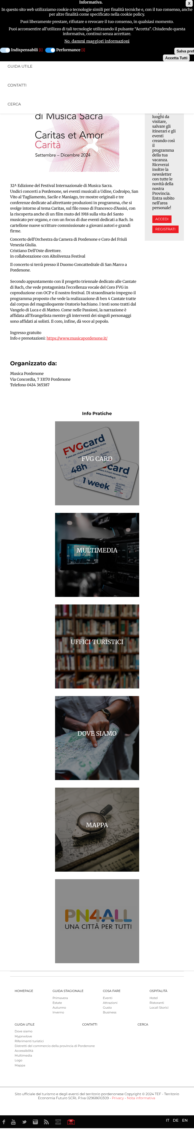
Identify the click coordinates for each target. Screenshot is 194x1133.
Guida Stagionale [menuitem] (68, 991)
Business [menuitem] (109, 1012)
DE (175, 1120)
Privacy (118, 1098)
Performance (68, 50)
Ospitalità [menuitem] (158, 991)
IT (167, 1120)
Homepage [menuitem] (24, 991)
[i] (41, 50)
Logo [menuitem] (18, 1060)
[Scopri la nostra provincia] (58, 1122)
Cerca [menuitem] (14, 104)
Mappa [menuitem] (20, 1065)
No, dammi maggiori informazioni (97, 41)
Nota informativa (141, 1098)
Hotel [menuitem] (154, 998)
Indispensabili (24, 50)
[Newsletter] (71, 1122)
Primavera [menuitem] (60, 998)
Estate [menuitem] (57, 1003)
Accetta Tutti (176, 58)
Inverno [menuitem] (58, 1012)
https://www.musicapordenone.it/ (77, 338)
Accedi (161, 219)
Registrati (165, 229)
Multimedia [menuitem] (23, 1056)
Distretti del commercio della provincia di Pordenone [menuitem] (55, 1046)
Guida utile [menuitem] (20, 66)
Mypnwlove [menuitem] (23, 1036)
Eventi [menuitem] (107, 998)
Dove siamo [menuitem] (23, 1031)
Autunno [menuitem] (59, 1008)
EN (185, 1120)
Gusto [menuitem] (107, 1008)
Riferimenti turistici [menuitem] (29, 1041)
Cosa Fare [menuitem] (111, 991)
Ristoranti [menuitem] (157, 1003)
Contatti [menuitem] (17, 85)
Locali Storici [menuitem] (159, 1008)
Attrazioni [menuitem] (110, 1003)
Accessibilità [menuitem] (24, 1051)
